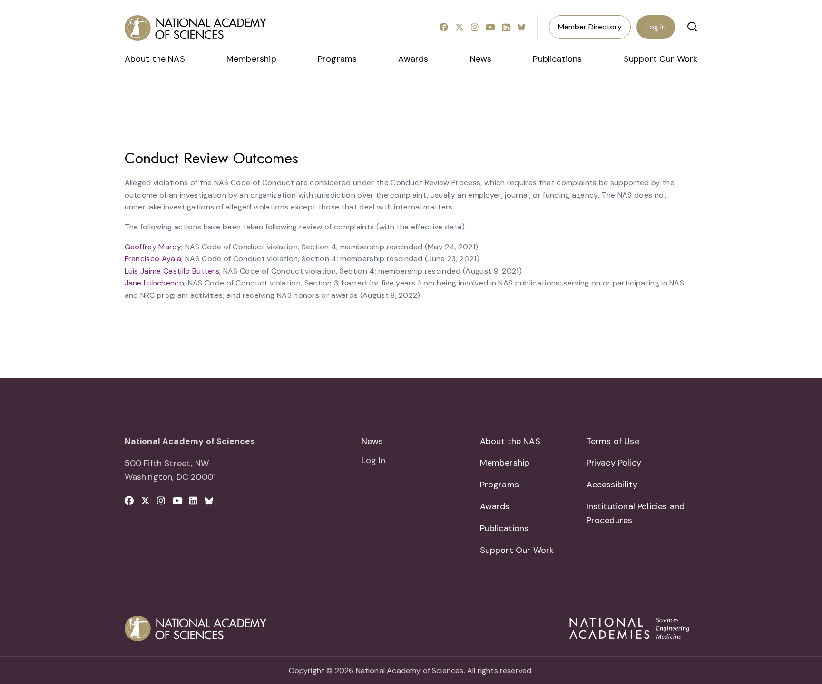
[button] (692, 26)
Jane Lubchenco (154, 283)
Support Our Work (661, 59)
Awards (413, 59)
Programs (337, 59)
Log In (656, 27)
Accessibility (612, 484)
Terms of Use (613, 441)
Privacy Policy (614, 462)
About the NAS (155, 59)
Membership (251, 59)
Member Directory (590, 27)
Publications (557, 59)
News (481, 59)
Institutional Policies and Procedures (636, 513)
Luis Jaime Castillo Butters (172, 271)
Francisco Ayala (153, 259)
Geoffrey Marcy (153, 247)
